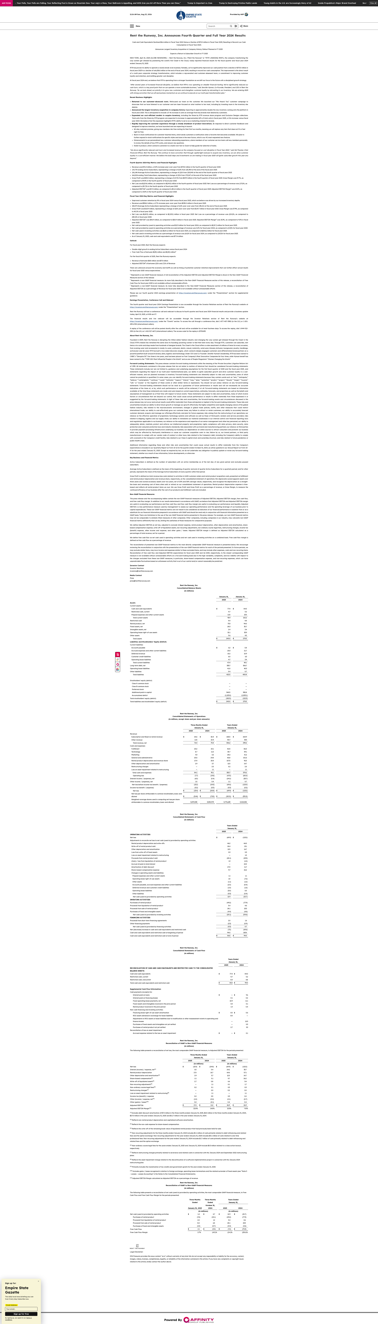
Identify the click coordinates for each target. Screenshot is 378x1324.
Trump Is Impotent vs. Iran (199, 3)
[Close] (38, 1281)
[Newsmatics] (117, 669)
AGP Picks (6, 3)
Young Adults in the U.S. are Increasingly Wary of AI (287, 3)
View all (373, 3)
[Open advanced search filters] (235, 26)
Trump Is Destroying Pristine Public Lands (238, 3)
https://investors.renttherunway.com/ (193, 293)
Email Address (11, 1305)
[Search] (231, 26)
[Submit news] (117, 654)
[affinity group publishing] (117, 664)
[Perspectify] (117, 659)
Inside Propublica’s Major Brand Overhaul (337, 3)
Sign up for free (21, 1314)
